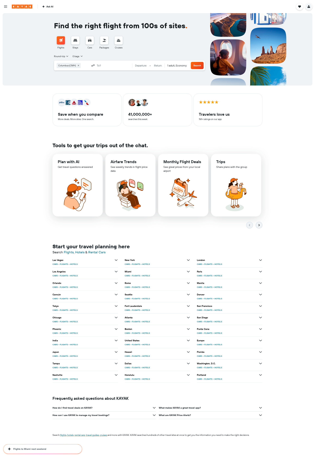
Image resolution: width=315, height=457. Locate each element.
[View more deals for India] (116, 340)
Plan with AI (68, 161)
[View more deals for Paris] (260, 272)
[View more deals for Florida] (260, 352)
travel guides (92, 435)
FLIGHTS (64, 264)
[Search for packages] (104, 40)
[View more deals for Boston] (188, 329)
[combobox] (61, 56)
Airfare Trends (123, 161)
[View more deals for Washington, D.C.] (260, 363)
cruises (103, 435)
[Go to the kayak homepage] (22, 7)
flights (63, 435)
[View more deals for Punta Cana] (260, 329)
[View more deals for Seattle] (188, 295)
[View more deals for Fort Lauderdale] (188, 306)
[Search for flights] (61, 40)
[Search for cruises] (118, 40)
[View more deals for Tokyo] (116, 306)
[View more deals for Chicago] (116, 317)
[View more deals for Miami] (188, 272)
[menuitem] (61, 42)
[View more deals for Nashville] (116, 375)
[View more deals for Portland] (260, 375)
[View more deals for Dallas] (188, 363)
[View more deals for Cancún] (116, 295)
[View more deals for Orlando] (116, 283)
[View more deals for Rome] (188, 283)
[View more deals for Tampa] (116, 363)
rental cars (79, 435)
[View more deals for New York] (188, 260)
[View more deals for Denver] (260, 295)
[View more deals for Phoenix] (116, 329)
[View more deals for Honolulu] (188, 375)
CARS (55, 264)
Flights (69, 252)
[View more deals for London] (260, 260)
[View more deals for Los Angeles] (116, 272)
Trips (220, 161)
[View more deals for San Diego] (260, 317)
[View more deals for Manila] (260, 283)
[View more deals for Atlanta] (188, 317)
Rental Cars (96, 252)
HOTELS (74, 264)
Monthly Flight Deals (182, 161)
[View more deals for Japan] (116, 352)
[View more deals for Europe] (260, 340)
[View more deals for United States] (188, 340)
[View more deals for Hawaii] (188, 352)
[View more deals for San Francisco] (260, 306)
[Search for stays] (75, 40)
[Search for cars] (89, 40)
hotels (70, 435)
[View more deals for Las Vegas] (116, 260)
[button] (5, 6)
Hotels (79, 252)
